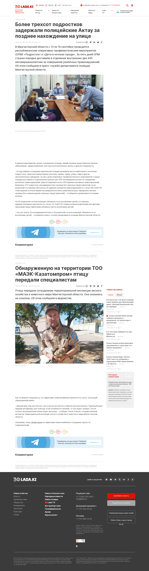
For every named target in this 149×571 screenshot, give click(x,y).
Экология (18, 508)
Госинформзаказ (53, 509)
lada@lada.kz (80, 533)
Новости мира (51, 499)
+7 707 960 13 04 (84, 519)
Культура (18, 512)
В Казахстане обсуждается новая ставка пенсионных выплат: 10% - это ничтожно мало (122, 384)
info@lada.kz (87, 532)
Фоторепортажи (53, 506)
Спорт (16, 515)
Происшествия (20, 499)
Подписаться (94, 232)
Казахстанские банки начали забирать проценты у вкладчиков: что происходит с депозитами (119, 320)
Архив (48, 512)
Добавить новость (122, 496)
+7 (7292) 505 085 (84, 497)
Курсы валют (51, 515)
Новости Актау (38, 11)
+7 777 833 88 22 (114, 5)
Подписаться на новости (121, 503)
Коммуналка (19, 505)
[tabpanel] (120, 334)
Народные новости (54, 496)
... (112, 9)
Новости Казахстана (54, 493)
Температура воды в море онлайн (121, 513)
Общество (18, 42)
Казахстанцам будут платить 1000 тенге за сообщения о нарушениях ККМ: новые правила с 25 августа (119, 361)
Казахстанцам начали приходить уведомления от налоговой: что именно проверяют (119, 346)
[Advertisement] (59, 147)
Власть (17, 496)
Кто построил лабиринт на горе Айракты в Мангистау (119, 334)
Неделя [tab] (110, 295)
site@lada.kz (81, 499)
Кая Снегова (36, 42)
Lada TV (51, 502)
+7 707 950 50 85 (84, 509)
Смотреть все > (67, 5)
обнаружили (36, 422)
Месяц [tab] (119, 295)
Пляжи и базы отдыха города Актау (121, 521)
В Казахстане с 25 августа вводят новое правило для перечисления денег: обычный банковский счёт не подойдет (120, 304)
